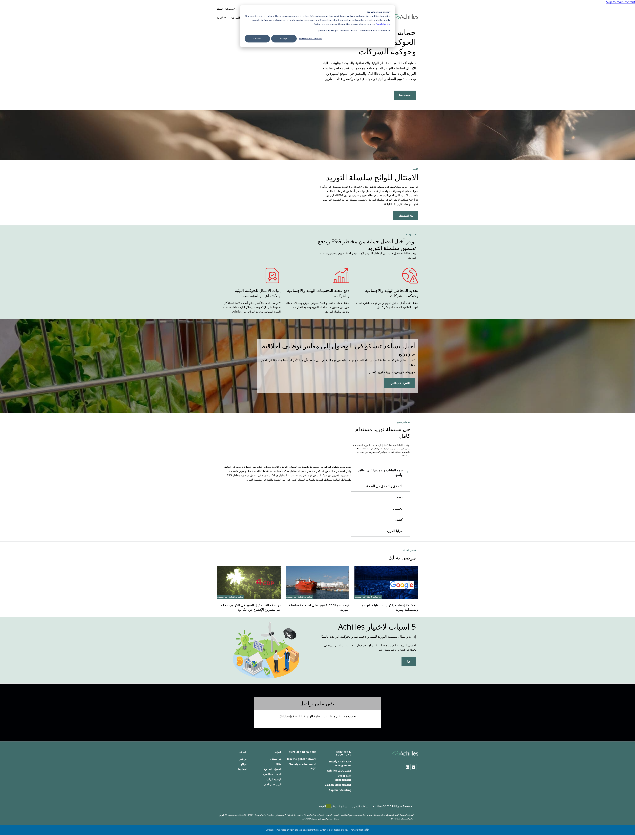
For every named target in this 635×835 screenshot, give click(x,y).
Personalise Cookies (310, 38)
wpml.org (294, 830)
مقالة (278, 764)
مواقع (244, 764)
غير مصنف (275, 758)
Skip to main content (620, 2)
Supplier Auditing (340, 790)
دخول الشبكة (223, 8)
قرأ (408, 661)
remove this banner (360, 830)
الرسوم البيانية (273, 779)
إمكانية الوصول (359, 806)
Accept (284, 38)
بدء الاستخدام (406, 216)
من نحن (243, 758)
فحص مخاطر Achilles (339, 770)
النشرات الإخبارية (272, 769)
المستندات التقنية (272, 774)
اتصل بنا (242, 769)
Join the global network (301, 758)
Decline (257, 38)
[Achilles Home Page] (405, 16)
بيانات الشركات (339, 806)
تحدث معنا (404, 95)
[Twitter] (413, 767)
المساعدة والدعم (272, 784)
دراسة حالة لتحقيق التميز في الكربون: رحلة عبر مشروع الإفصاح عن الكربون (251, 607)
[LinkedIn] (407, 767)
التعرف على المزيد (399, 383)
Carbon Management (338, 784)
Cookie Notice (383, 24)
